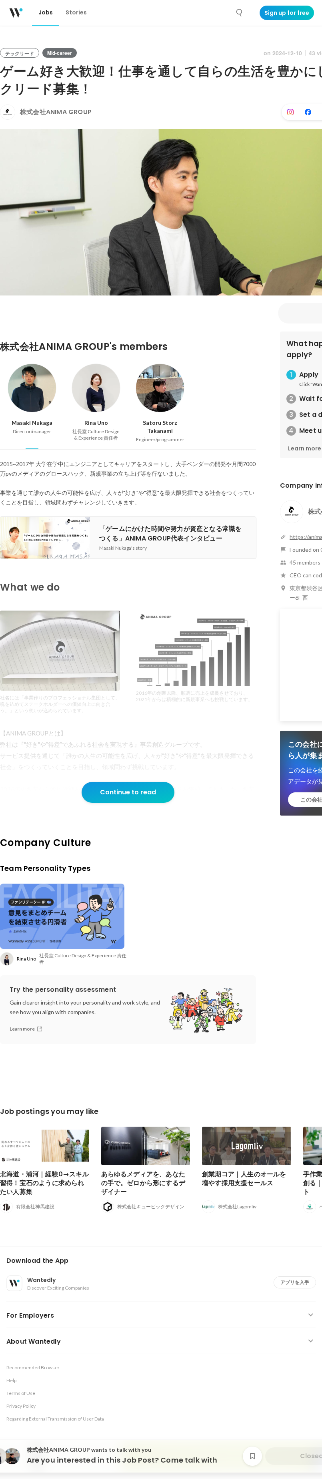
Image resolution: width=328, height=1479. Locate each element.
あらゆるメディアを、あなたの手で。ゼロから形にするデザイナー (143, 1183)
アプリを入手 (294, 1282)
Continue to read (128, 792)
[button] (164, 1260)
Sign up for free (286, 13)
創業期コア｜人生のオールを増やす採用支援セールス (244, 1179)
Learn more (304, 448)
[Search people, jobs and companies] (240, 13)
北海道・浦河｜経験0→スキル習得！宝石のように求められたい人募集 (44, 1183)
